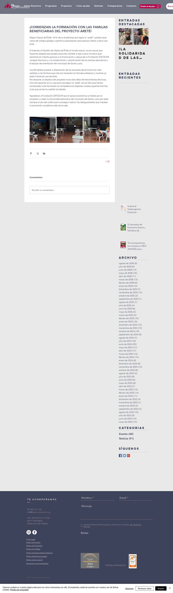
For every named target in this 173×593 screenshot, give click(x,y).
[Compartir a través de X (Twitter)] (37, 153)
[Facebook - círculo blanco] (34, 532)
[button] (32, 5)
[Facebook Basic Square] (120, 455)
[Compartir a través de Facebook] (31, 153)
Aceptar (161, 588)
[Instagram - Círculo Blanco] (28, 532)
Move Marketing (43, 577)
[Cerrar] (169, 588)
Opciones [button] (129, 588)
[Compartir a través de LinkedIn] (44, 153)
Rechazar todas (144, 588)
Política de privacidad (19, 589)
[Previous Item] (123, 36)
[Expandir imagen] (43, 130)
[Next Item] (144, 36)
